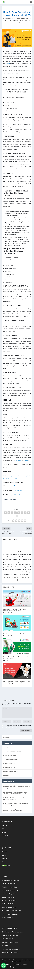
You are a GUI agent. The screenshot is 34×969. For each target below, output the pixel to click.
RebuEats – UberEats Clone (10, 890)
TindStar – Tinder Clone (9, 904)
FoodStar (25, 460)
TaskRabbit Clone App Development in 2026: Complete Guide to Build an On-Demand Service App (16, 786)
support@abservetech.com (17, 495)
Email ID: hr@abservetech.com (11, 949)
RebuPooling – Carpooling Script (11, 910)
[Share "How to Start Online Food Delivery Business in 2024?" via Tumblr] (12, 512)
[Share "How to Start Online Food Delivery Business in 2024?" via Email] (28, 512)
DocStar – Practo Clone (9, 771)
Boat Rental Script (8, 767)
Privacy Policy (7, 964)
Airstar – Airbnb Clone (9, 755)
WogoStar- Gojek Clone (9, 907)
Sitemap (24, 964)
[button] (3, 965)
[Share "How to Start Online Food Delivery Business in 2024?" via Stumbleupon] (25, 512)
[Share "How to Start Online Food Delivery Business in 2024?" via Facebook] (5, 512)
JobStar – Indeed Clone (9, 883)
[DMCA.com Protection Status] (6, 865)
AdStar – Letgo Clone (8, 897)
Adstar (5, 747)
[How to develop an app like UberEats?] (17, 623)
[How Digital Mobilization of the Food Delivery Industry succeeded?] (17, 598)
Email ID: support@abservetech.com (12, 932)
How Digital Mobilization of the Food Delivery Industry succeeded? (14, 609)
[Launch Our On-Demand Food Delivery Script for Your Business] (17, 646)
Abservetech (12, 18)
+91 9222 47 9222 (17, 490)
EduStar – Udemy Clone (9, 894)
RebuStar (18, 460)
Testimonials (5, 862)
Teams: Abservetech (8, 938)
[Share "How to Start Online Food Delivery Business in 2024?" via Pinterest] (15, 512)
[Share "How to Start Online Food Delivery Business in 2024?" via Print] (17, 516)
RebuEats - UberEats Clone (19, 20)
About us (4, 825)
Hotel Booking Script (11, 759)
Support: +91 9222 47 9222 (10, 942)
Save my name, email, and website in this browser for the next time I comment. (16, 726)
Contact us (5, 835)
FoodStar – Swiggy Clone (9, 887)
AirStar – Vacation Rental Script (11, 880)
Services (4, 855)
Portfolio (4, 858)
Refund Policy (16, 964)
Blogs (3, 828)
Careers (4, 832)
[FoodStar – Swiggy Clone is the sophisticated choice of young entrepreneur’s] (17, 671)
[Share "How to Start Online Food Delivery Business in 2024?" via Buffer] (22, 512)
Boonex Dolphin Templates (10, 914)
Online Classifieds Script (13, 751)
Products (4, 852)
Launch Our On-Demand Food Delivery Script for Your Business (17, 657)
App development (8, 763)
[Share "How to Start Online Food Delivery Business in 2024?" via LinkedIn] (18, 512)
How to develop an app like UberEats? (14, 634)
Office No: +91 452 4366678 (10, 935)
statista (8, 63)
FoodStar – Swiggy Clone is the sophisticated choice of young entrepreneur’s (16, 682)
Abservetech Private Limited (22, 960)
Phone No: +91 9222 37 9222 (10, 952)
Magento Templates (7, 917)
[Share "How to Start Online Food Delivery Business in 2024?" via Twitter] (8, 512)
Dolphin (5, 775)
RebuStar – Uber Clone (9, 900)
